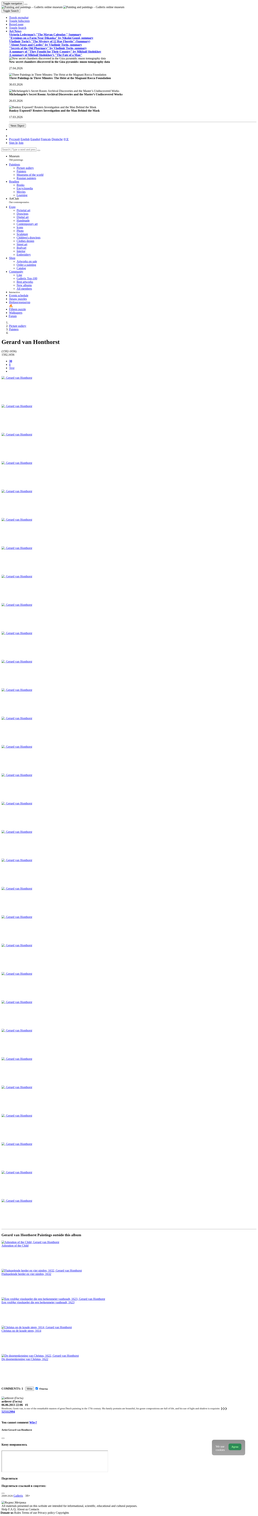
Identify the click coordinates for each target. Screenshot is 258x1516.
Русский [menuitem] (14, 139)
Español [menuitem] (35, 139)
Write (29, 1388)
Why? (33, 1422)
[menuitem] (66, 139)
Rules (18, 1512)
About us (23, 1509)
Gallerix (18, 1495)
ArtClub (19, 200)
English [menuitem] (25, 139)
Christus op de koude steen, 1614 (21, 1330)
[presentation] (132, 371)
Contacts (34, 1509)
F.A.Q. (12, 1509)
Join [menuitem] (21, 142)
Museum (16, 158)
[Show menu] (25, 4)
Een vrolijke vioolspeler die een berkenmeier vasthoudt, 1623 (38, 1302)
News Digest (17, 125)
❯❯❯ (224, 1408)
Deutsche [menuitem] (57, 139)
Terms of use (30, 1512)
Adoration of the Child (15, 1245)
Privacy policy (47, 1512)
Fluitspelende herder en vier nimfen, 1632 (26, 1274)
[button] (19, 17)
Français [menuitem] (46, 139)
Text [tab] (11, 367)
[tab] (10, 361)
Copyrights (62, 1512)
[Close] (38, 150)
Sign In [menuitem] (13, 142)
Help (5, 1509)
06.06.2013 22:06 (12, 1404)
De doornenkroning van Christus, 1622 (25, 1359)
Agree (235, 1446)
